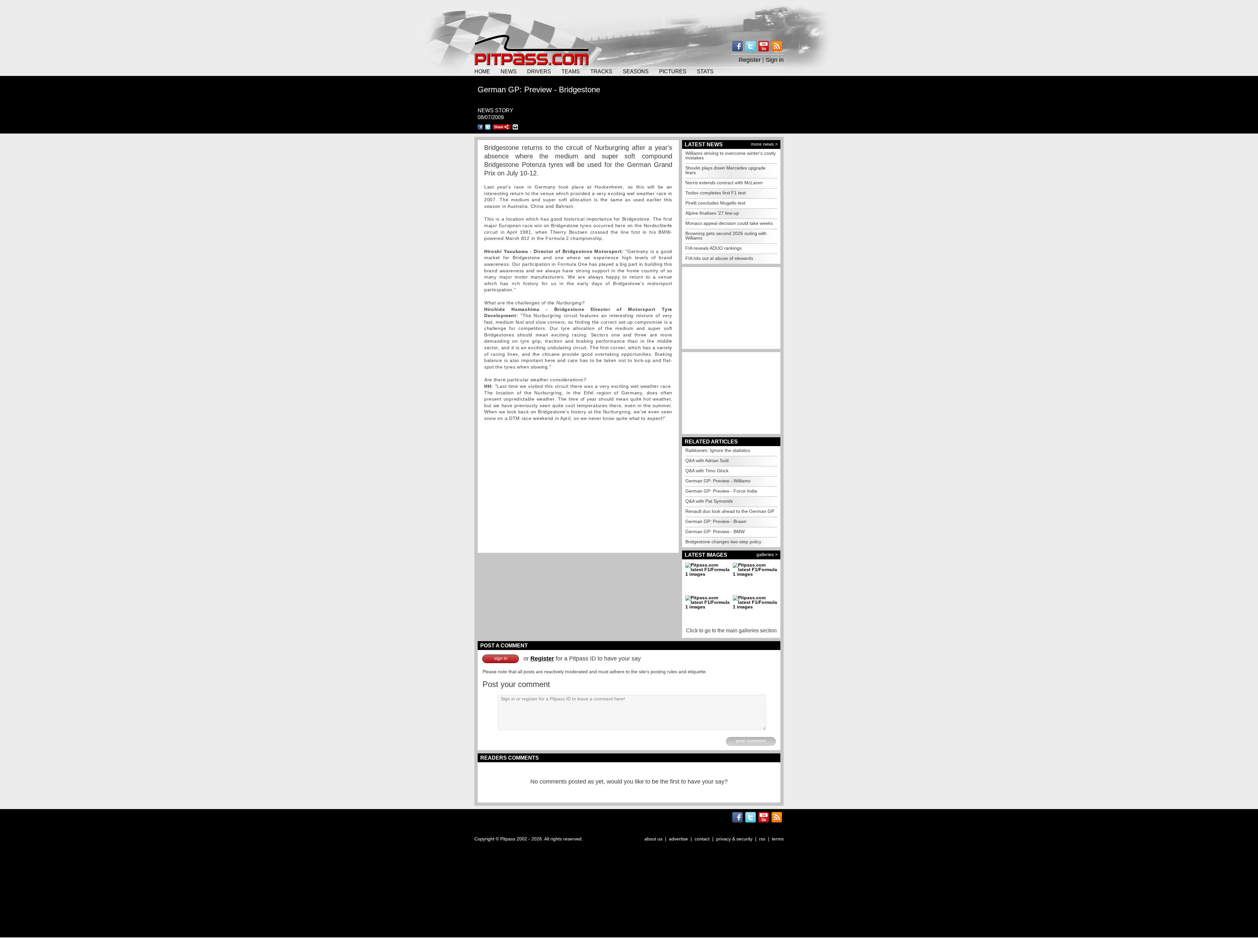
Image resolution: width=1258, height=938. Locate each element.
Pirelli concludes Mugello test (715, 203)
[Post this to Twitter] (487, 127)
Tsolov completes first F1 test (715, 192)
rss (762, 838)
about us (653, 838)
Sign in (775, 60)
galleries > (767, 554)
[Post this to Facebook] (480, 127)
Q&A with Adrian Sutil (707, 460)
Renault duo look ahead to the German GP (729, 511)
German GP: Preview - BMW (715, 531)
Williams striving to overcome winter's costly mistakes (730, 155)
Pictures (672, 71)
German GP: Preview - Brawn (716, 521)
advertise (678, 838)
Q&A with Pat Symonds (709, 501)
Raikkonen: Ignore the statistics (717, 450)
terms (778, 838)
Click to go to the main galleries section (731, 630)
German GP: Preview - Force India (721, 491)
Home (482, 71)
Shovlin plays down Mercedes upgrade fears (725, 170)
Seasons (636, 71)
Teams (571, 71)
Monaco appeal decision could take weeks (729, 223)
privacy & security (734, 838)
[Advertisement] (629, 16)
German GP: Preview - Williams (718, 480)
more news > (764, 144)
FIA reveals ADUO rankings (713, 248)
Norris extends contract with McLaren (724, 182)
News (509, 71)
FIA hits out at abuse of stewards (719, 258)
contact (702, 838)
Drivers (539, 71)
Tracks (601, 71)
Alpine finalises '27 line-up (712, 213)
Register (750, 60)
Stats (705, 71)
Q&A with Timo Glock (707, 470)
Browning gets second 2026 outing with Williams (726, 236)
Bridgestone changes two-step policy (723, 541)
